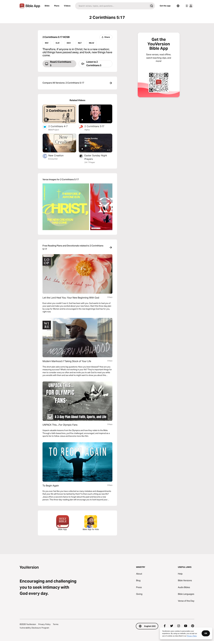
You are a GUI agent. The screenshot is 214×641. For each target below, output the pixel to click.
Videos (67, 6)
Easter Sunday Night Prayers (95, 157)
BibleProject (53, 129)
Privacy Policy (44, 624)
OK (205, 633)
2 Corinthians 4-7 (60, 126)
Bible (47, 6)
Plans (56, 6)
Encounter (53, 159)
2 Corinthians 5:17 (97, 126)
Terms (55, 624)
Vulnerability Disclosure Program (34, 628)
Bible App (62, 529)
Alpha (87, 129)
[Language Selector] (178, 6)
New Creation (59, 155)
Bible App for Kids (91, 529)
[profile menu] (188, 6)
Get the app (165, 6)
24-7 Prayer (89, 162)
